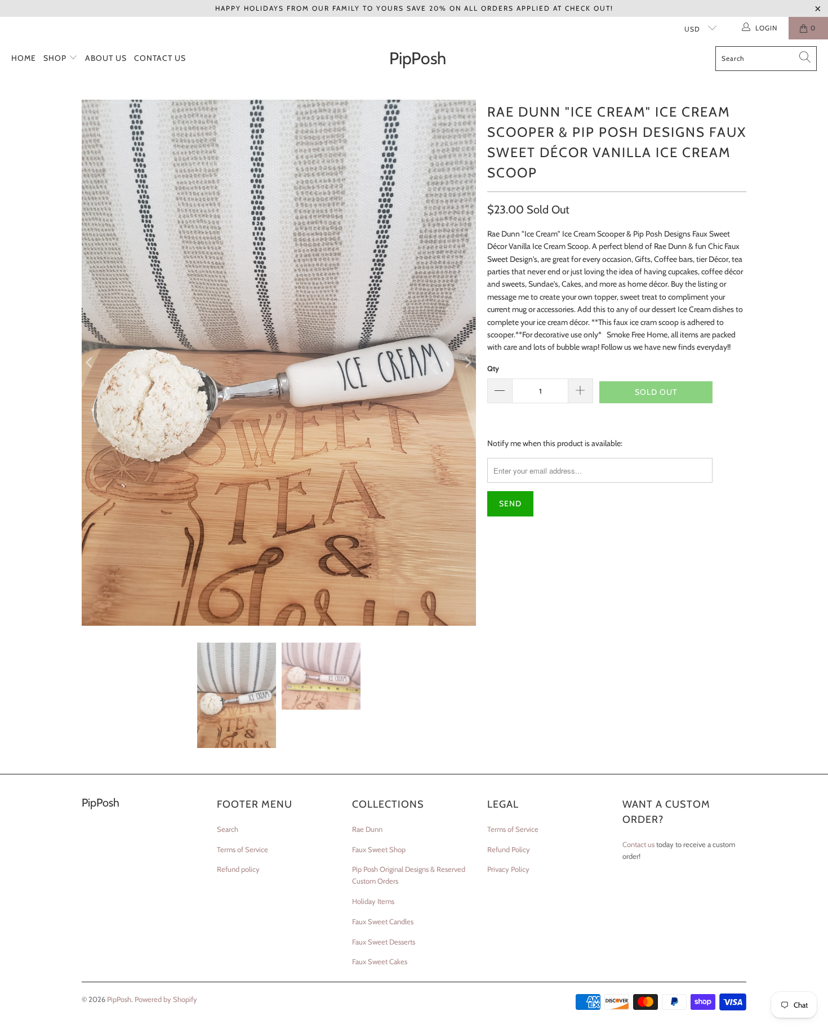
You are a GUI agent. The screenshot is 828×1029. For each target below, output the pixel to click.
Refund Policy (508, 849)
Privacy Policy (508, 869)
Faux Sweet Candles (382, 921)
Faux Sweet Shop (379, 849)
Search (227, 829)
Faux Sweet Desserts (383, 941)
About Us (106, 58)
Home (23, 58)
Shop (56, 58)
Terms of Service (242, 849)
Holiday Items (373, 901)
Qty (493, 368)
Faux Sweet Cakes (379, 961)
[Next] (467, 362)
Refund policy (238, 869)
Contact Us (160, 58)
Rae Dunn (367, 829)
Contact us (638, 844)
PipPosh (119, 999)
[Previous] (90, 362)
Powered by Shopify (166, 999)
